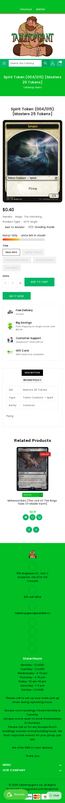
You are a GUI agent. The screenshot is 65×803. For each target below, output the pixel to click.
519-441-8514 (32, 597)
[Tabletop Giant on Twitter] (29, 4)
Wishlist (40, 9)
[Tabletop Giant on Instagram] (35, 4)
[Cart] (59, 63)
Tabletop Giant (32, 87)
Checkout (26, 9)
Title (5, 245)
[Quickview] (26, 517)
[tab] (32, 373)
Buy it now (17, 296)
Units (6, 276)
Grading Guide (45, 227)
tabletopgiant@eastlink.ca (32, 613)
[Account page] (52, 63)
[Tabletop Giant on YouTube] (42, 4)
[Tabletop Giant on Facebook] (22, 4)
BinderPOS (52, 789)
